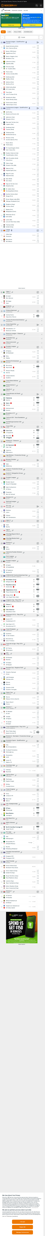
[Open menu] (41, 5)
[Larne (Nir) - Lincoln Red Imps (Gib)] (21, 220)
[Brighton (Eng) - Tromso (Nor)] (21, 205)
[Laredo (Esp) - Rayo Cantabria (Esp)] (21, 881)
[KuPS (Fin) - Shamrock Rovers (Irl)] (21, 112)
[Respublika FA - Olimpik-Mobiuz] (21, 842)
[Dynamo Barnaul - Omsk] (21, 673)
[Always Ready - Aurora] (21, 371)
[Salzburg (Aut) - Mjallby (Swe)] (21, 77)
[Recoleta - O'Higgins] (21, 436)
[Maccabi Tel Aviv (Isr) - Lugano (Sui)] (21, 123)
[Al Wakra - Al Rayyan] (21, 663)
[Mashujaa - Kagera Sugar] (21, 780)
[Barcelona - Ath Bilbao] (21, 240)
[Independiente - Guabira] (21, 376)
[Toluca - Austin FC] (21, 605)
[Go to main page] (10, 5)
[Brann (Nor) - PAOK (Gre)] (21, 143)
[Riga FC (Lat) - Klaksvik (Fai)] (21, 174)
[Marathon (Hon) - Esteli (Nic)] (21, 585)
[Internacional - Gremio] (21, 409)
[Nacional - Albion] (21, 799)
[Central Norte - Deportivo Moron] (21, 315)
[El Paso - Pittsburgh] (21, 809)
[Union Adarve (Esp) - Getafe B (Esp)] (21, 871)
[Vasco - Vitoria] (21, 404)
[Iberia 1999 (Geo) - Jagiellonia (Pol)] (21, 52)
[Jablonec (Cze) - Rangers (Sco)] (21, 118)
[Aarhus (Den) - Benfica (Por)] (21, 83)
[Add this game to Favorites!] (1, 47)
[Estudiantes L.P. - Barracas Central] (21, 329)
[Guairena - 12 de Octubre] (21, 634)
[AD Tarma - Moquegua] (21, 649)
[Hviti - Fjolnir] (21, 548)
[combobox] (21, 37)
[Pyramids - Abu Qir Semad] (21, 493)
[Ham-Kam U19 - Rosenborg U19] (21, 625)
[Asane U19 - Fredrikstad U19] (21, 620)
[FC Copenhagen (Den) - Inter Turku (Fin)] (21, 148)
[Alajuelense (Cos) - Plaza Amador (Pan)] (21, 590)
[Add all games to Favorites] (1, 42)
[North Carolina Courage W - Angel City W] (21, 828)
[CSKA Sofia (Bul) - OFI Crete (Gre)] (21, 88)
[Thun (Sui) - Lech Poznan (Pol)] (21, 93)
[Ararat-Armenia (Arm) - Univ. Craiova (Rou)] (21, 47)
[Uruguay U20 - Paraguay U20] (21, 857)
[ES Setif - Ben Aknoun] (21, 297)
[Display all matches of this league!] (41, 307)
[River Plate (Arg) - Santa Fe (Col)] (21, 732)
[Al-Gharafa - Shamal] (21, 658)
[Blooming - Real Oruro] (21, 366)
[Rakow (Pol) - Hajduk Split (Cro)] (21, 169)
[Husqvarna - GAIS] (21, 756)
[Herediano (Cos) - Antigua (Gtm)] (21, 580)
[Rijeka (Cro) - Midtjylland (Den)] (21, 210)
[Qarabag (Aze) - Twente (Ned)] (21, 128)
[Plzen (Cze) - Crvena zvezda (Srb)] (21, 72)
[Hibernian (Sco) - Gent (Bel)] (21, 215)
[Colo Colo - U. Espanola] (21, 431)
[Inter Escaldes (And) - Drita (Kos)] (21, 159)
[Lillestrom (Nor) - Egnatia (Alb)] (21, 62)
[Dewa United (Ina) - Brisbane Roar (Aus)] (21, 866)
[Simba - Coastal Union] (21, 785)
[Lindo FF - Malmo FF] (21, 761)
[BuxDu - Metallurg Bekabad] (21, 847)
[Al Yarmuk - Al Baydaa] (21, 896)
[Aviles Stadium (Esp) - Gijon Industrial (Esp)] (21, 887)
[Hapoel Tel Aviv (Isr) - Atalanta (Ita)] (21, 184)
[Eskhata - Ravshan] (21, 770)
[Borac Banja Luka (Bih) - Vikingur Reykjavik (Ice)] (21, 200)
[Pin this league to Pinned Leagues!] (12, 292)
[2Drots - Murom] (21, 683)
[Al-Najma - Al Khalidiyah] (21, 351)
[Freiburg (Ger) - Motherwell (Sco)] (21, 133)
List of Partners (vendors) (10, 1216)
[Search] (36, 5)
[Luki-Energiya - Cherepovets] (21, 678)
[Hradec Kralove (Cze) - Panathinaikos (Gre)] (21, 154)
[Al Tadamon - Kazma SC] (21, 571)
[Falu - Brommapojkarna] (21, 745)
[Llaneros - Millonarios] (21, 451)
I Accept (22, 1221)
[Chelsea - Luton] (21, 511)
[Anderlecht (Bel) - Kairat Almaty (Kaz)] (21, 98)
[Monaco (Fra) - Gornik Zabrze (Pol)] (21, 138)
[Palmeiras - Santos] (21, 398)
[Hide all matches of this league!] (41, 42)
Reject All (22, 1227)
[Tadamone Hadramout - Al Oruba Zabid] (21, 906)
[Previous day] (2, 37)
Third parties (35, 1207)
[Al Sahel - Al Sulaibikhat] (21, 566)
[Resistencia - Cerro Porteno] (21, 639)
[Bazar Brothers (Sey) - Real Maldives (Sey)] (21, 876)
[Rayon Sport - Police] (21, 703)
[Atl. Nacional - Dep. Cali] (21, 446)
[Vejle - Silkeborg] (21, 464)
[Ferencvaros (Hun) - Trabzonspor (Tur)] (21, 103)
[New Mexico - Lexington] (21, 814)
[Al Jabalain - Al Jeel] (21, 712)
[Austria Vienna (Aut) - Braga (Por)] (21, 195)
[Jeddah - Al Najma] (21, 717)
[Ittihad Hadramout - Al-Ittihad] (21, 901)
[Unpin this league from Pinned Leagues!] (26, 42)
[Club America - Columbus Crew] (21, 610)
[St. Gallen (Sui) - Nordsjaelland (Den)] (21, 189)
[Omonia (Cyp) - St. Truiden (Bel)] (21, 67)
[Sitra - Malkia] (21, 357)
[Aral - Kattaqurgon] (21, 837)
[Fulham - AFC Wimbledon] (21, 516)
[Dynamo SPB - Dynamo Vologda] (21, 688)
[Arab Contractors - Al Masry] (21, 488)
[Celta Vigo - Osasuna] (21, 235)
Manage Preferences (22, 1232)
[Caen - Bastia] (21, 525)
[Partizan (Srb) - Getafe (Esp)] (21, 225)
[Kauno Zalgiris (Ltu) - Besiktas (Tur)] (21, 57)
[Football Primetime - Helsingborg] (21, 750)
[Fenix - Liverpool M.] (21, 794)
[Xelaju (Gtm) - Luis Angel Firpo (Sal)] (21, 596)
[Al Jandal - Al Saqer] (21, 722)
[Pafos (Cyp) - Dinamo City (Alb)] (21, 164)
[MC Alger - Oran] (21, 302)
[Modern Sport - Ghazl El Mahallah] (21, 482)
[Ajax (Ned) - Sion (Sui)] (21, 179)
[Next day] (41, 37)
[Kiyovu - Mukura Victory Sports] (21, 697)
